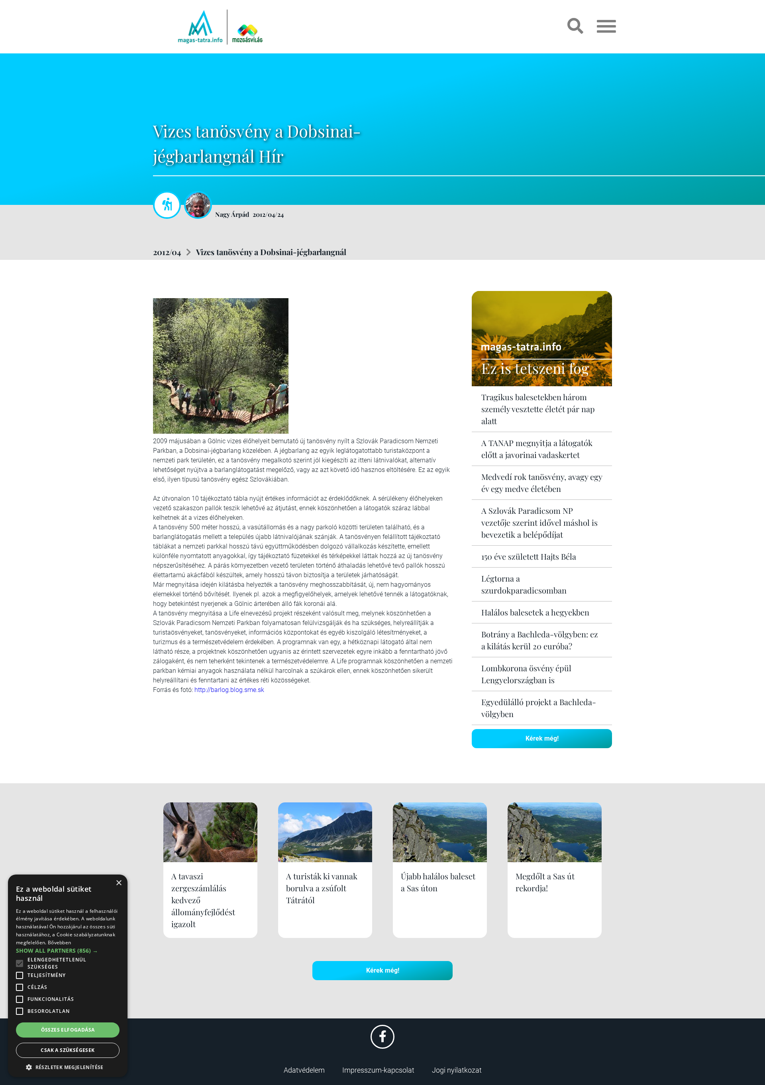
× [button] (119, 883)
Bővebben (59, 942)
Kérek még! (542, 738)
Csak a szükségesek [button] (67, 1050)
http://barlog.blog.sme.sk (229, 690)
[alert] (68, 976)
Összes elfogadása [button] (68, 1029)
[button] (68, 1066)
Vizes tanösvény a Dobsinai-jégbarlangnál (271, 251)
